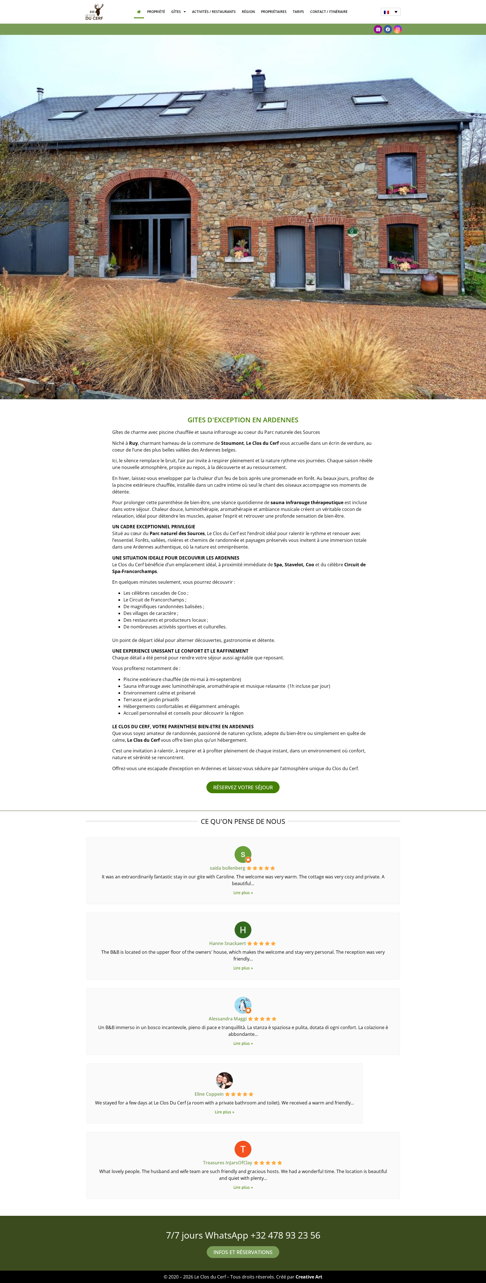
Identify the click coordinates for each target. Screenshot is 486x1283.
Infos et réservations (243, 1252)
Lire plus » (243, 892)
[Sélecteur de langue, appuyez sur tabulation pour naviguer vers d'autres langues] (390, 12)
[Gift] (378, 29)
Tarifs (298, 11)
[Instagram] (397, 29)
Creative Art (309, 1277)
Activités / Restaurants (214, 11)
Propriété (156, 11)
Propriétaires (274, 11)
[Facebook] (388, 29)
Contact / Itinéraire (329, 11)
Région (248, 11)
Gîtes (176, 11)
